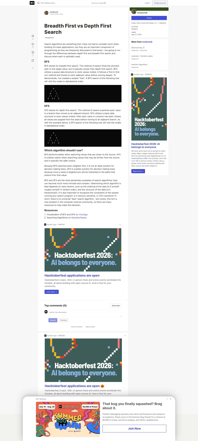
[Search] (38, 3)
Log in (147, 3)
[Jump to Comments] (32, 45)
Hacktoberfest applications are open (72, 275)
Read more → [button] (138, 171)
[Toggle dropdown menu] (120, 224)
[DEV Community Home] (32, 3)
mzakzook (54, 12)
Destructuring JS (139, 49)
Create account (160, 3)
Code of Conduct (76, 327)
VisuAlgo (83, 214)
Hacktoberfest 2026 (139, 158)
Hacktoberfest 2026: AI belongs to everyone (145, 146)
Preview (64, 320)
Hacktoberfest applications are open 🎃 (74, 386)
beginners (49, 38)
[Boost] (32, 60)
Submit (53, 320)
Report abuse (90, 327)
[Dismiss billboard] (170, 399)
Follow (149, 18)
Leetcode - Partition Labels (142, 57)
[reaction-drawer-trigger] (32, 37)
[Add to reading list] (32, 53)
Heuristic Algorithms (139, 65)
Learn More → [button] (51, 292)
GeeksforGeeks (78, 217)
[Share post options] (33, 68)
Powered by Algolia (97, 3)
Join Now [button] (134, 428)
